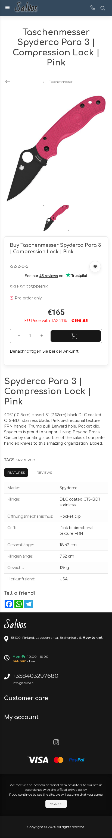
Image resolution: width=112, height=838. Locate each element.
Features (16, 472)
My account (22, 717)
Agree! (56, 804)
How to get (92, 637)
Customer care (27, 698)
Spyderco (25, 460)
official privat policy (72, 790)
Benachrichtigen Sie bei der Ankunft (44, 351)
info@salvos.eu (24, 683)
